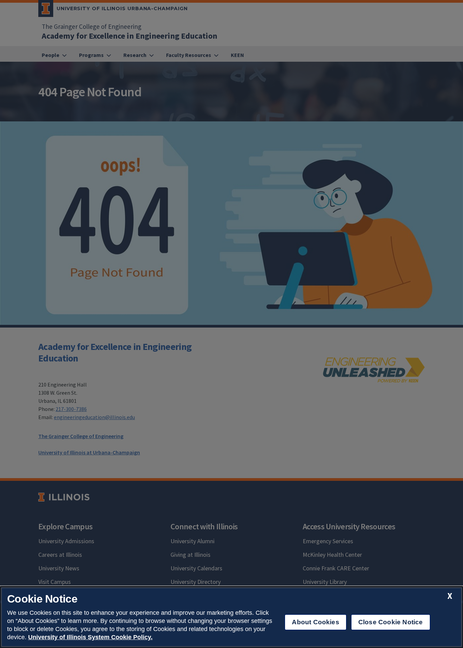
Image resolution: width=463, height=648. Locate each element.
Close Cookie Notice (390, 622)
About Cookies (315, 622)
